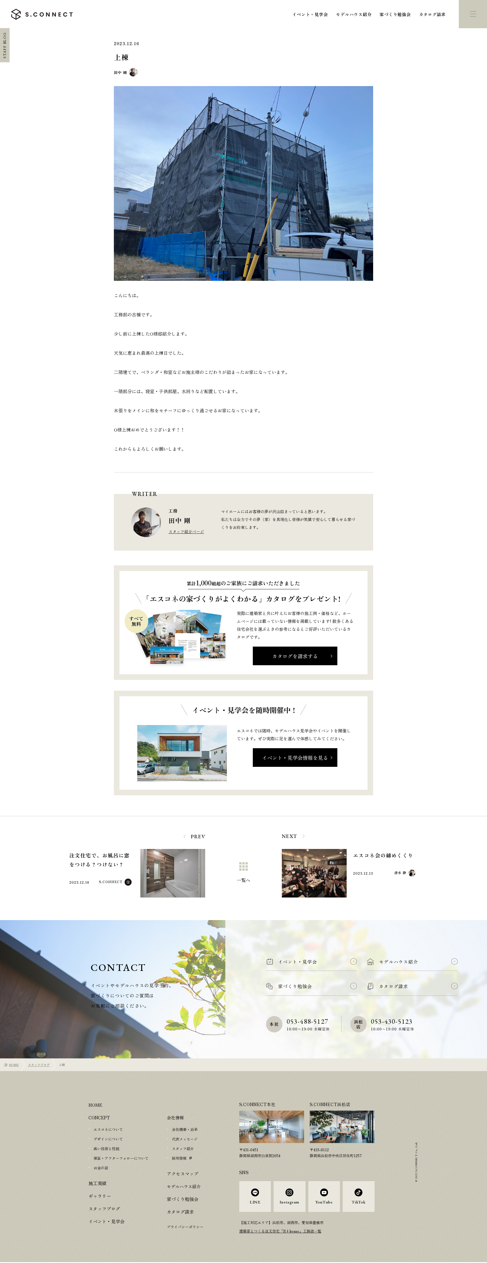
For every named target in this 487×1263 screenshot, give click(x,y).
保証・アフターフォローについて (121, 1158)
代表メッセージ (185, 1139)
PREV (198, 836)
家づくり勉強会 (395, 14)
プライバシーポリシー (185, 1226)
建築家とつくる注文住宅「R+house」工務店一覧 (280, 1231)
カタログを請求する (295, 656)
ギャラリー (99, 1196)
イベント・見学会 (310, 14)
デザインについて (108, 1139)
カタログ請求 (432, 14)
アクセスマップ (181, 1174)
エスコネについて (108, 1129)
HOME (14, 1064)
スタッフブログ (39, 1064)
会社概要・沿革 (185, 1129)
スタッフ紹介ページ (186, 531)
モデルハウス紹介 (353, 14)
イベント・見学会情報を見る (295, 757)
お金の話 (101, 1167)
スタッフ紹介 (183, 1148)
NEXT (289, 836)
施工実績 (96, 1183)
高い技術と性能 (106, 1148)
